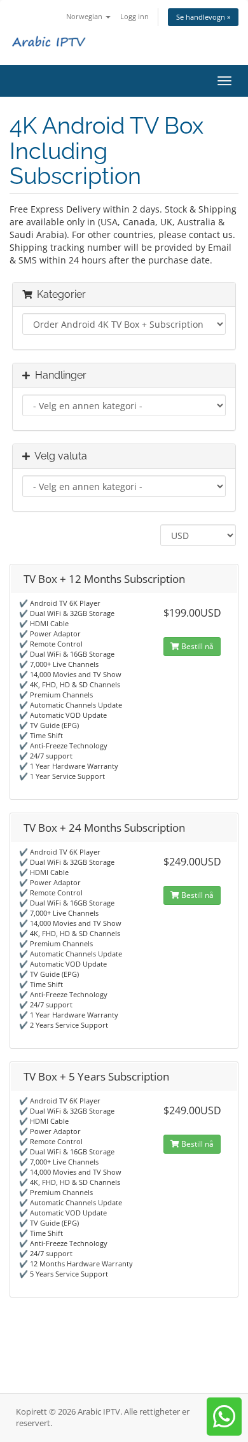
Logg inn (134, 16)
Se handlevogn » (203, 17)
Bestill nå (196, 646)
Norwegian (85, 16)
